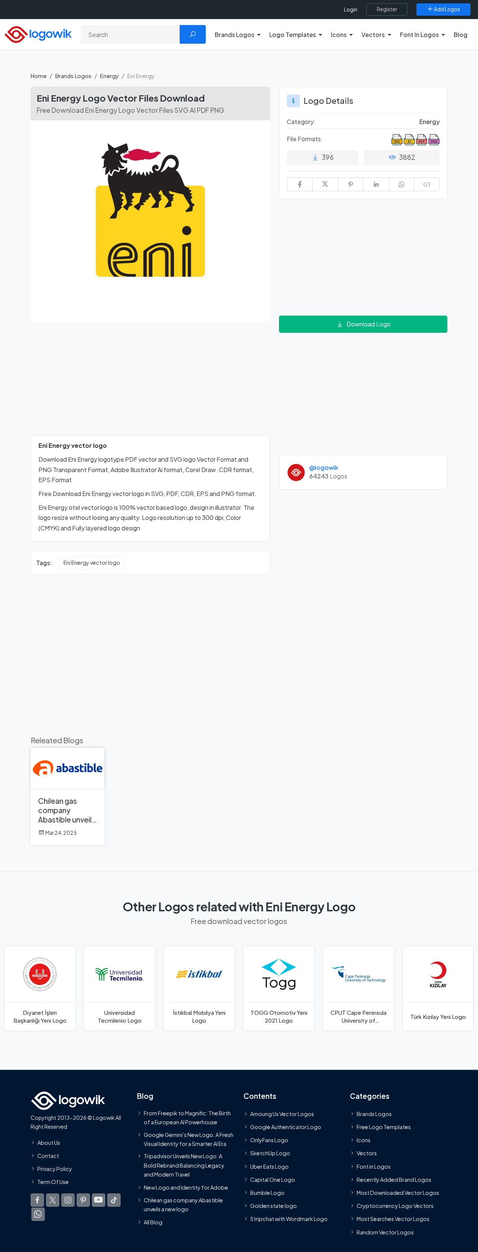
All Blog (153, 1222)
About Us (48, 1142)
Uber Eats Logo (269, 1166)
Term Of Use (53, 1181)
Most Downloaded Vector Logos (398, 1192)
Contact (48, 1155)
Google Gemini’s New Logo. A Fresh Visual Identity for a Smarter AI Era (188, 1139)
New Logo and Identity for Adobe (186, 1187)
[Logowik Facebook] (37, 1200)
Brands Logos (73, 75)
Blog (461, 34)
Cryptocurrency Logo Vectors (395, 1205)
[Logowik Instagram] (68, 1200)
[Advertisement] (150, 383)
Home (39, 75)
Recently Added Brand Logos (394, 1179)
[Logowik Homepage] (38, 33)
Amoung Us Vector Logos (282, 1113)
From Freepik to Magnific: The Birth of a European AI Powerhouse (187, 1117)
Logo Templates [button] (292, 34)
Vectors (367, 1153)
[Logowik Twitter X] (52, 1200)
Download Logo (369, 324)
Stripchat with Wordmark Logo (289, 1218)
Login (350, 9)
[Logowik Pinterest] (83, 1200)
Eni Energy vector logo (91, 562)
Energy (109, 75)
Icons (363, 1140)
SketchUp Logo (270, 1153)
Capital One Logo (272, 1179)
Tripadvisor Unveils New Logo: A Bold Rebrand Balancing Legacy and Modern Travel (184, 1165)
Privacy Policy (54, 1168)
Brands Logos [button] (234, 34)
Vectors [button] (373, 34)
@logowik (323, 467)
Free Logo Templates (384, 1127)
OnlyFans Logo (269, 1140)
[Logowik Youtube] (98, 1200)
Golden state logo (273, 1205)
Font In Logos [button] (419, 34)
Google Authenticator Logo (285, 1127)
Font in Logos (374, 1166)
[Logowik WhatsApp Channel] (38, 1214)
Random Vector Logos (385, 1231)
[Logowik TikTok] (114, 1200)
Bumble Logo (267, 1192)
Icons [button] (339, 34)
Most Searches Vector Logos (393, 1218)
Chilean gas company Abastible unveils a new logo (183, 1204)
